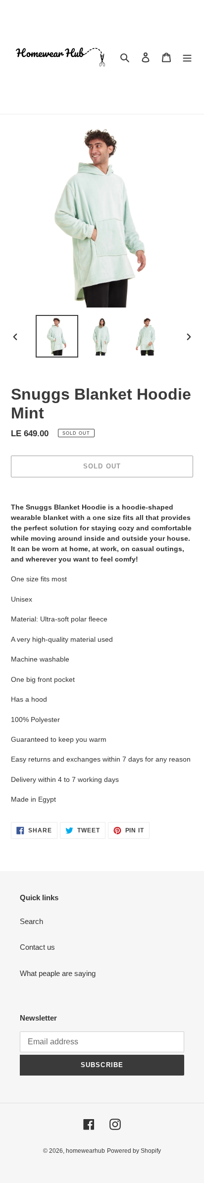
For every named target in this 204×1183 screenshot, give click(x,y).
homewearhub (85, 1150)
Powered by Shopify (134, 1150)
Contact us (37, 947)
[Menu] (187, 57)
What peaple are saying (58, 973)
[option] (57, 336)
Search (31, 921)
